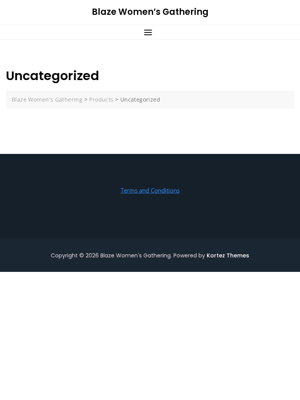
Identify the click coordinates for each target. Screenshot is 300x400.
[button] (150, 32)
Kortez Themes (228, 255)
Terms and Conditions (150, 190)
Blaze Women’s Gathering (150, 12)
